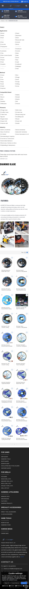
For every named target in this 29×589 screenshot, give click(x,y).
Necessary (6, 585)
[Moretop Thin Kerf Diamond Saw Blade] (7, 281)
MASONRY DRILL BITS (7, 481)
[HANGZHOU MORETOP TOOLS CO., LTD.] (14, 6)
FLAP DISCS (4, 501)
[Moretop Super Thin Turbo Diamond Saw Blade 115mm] (22, 281)
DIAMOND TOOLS (6, 459)
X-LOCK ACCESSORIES (6, 514)
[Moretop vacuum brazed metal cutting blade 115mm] (7, 300)
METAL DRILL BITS (6, 483)
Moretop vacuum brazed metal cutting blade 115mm (6, 308)
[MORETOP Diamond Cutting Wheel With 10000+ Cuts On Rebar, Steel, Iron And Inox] (7, 431)
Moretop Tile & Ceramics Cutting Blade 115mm (21, 327)
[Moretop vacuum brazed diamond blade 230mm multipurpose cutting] (7, 337)
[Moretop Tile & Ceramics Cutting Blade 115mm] (22, 319)
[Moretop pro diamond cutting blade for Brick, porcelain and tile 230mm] (7, 393)
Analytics (13, 585)
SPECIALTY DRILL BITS (7, 485)
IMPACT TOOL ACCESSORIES (8, 512)
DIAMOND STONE (6, 525)
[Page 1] (12, 444)
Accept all (24, 583)
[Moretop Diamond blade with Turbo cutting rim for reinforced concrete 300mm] (7, 263)
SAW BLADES (4, 456)
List (25, 252)
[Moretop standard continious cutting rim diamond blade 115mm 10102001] (22, 337)
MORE (22, 557)
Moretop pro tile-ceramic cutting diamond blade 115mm (7, 327)
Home (2, 20)
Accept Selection (15, 583)
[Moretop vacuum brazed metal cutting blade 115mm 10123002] (7, 412)
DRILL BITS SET (5, 488)
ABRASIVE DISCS (5, 496)
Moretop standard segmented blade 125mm (6, 383)
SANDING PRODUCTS (6, 503)
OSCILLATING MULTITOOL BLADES (10, 466)
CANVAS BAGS (5, 533)
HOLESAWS (4, 476)
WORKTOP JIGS (5, 522)
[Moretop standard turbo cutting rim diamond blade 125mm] (22, 356)
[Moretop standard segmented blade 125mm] (7, 375)
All (6, 20)
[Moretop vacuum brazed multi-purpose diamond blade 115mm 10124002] (22, 393)
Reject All (7, 583)
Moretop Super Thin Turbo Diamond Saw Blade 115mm (21, 290)
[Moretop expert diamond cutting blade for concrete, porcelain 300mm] (22, 263)
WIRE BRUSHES (5, 498)
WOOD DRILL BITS (6, 479)
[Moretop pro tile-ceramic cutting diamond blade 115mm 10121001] (7, 356)
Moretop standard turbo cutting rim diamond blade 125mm (21, 364)
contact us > (4, 158)
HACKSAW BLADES (6, 468)
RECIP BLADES (5, 461)
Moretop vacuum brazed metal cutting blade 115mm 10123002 (7, 421)
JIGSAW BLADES (5, 463)
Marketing (26, 585)
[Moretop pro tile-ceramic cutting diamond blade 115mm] (7, 319)
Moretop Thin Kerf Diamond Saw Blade (6, 289)
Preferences (19, 585)
